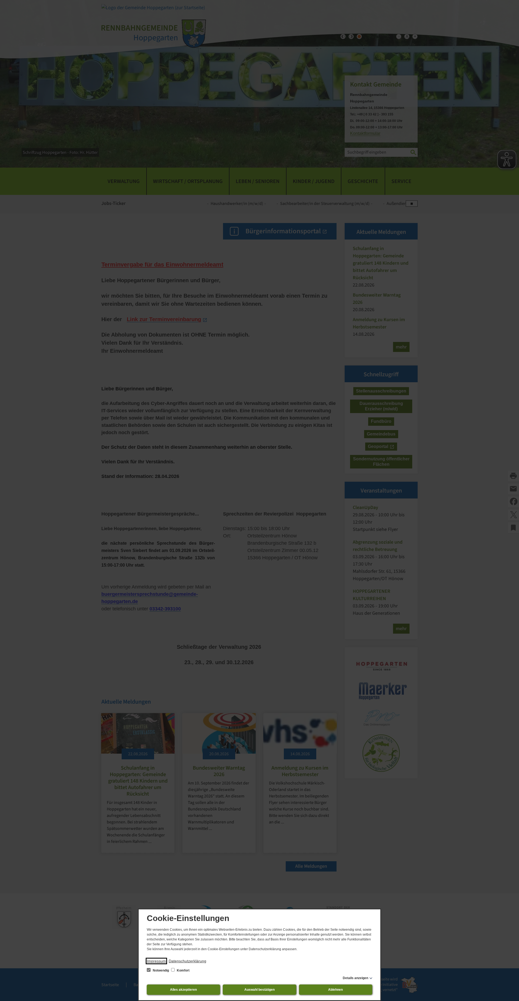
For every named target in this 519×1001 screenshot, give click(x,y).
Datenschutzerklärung (187, 961)
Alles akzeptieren (183, 990)
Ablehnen (335, 990)
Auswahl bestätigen (259, 990)
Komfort (182, 970)
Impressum (156, 961)
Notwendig (161, 970)
